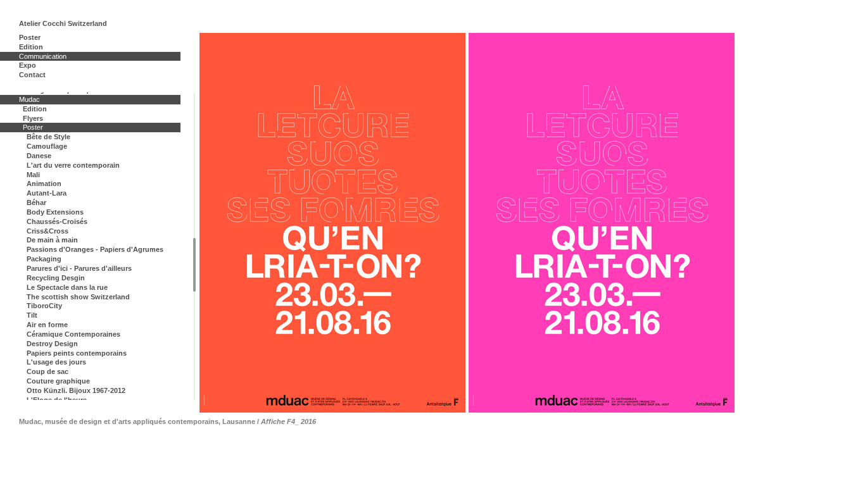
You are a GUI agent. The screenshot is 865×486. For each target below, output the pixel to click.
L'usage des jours (56, 362)
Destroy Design (52, 343)
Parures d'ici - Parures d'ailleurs (79, 268)
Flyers (33, 118)
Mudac (29, 99)
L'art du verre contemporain (73, 165)
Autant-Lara (46, 193)
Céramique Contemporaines (73, 334)
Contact (32, 74)
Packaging (44, 259)
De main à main (52, 240)
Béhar (36, 202)
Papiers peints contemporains (77, 353)
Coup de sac (47, 371)
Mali (33, 174)
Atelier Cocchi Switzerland (63, 23)
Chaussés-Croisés (57, 221)
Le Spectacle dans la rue (67, 287)
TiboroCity (44, 305)
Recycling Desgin (56, 278)
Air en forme (47, 324)
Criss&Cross (47, 231)
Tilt (32, 315)
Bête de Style (48, 136)
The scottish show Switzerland (78, 297)
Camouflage (47, 146)
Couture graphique (58, 381)
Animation (44, 183)
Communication (42, 56)
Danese (39, 155)
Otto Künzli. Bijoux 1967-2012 (76, 390)
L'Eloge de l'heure (57, 400)
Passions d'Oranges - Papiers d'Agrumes (95, 249)
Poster (30, 37)
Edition (31, 47)
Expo (27, 65)
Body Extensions (55, 212)
